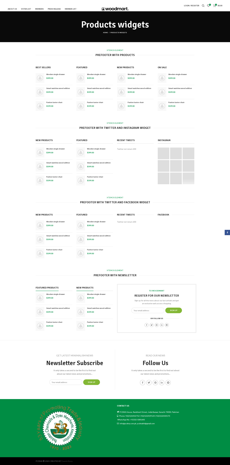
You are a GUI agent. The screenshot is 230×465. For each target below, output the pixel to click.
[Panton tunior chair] (40, 106)
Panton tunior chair (54, 102)
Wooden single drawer (55, 74)
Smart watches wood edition (58, 88)
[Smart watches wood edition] (40, 92)
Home (105, 32)
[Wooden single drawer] (40, 78)
